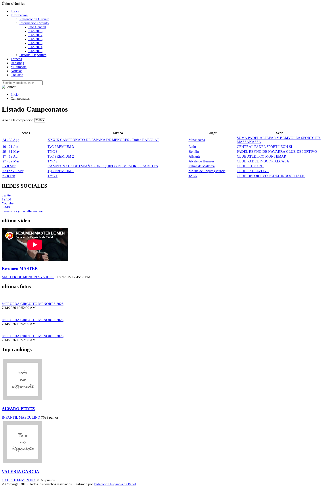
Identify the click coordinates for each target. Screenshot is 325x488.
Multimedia (19, 67)
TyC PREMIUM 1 (61, 171)
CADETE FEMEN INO (19, 480)
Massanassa (197, 140)
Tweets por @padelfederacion (23, 211)
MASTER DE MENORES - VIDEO (28, 277)
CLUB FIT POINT (250, 166)
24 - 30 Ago (10, 140)
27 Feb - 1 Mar (12, 171)
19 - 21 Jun (10, 147)
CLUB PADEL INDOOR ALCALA (263, 161)
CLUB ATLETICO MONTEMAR (261, 156)
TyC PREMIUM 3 (61, 147)
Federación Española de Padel (115, 484)
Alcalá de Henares (201, 161)
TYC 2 (52, 161)
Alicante (194, 156)
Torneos (16, 59)
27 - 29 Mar (10, 161)
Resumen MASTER (20, 268)
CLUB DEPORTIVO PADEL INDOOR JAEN (271, 176)
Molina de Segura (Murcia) (207, 171)
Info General (37, 27)
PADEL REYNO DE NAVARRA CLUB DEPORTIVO (277, 151)
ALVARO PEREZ (18, 408)
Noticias (16, 71)
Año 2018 (35, 31)
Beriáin (194, 151)
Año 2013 (35, 51)
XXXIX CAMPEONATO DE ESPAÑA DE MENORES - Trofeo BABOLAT (103, 140)
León (192, 147)
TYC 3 (52, 151)
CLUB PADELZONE (253, 171)
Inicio (15, 11)
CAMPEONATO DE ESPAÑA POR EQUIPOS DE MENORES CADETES (103, 166)
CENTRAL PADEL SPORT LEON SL (265, 147)
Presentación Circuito (34, 19)
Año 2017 (35, 35)
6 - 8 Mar (8, 166)
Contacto (17, 75)
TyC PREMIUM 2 (61, 156)
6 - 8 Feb (8, 176)
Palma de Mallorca (202, 166)
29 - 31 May (11, 151)
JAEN (193, 176)
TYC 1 (52, 176)
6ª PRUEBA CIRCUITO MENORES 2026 (32, 304)
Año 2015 (35, 43)
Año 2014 (35, 47)
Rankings (17, 63)
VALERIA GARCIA (20, 471)
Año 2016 (35, 39)
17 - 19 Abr (10, 156)
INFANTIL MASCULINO (21, 417)
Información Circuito (34, 23)
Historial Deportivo (32, 55)
